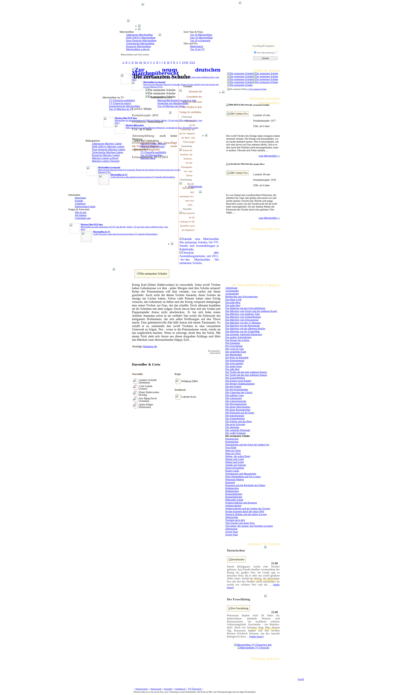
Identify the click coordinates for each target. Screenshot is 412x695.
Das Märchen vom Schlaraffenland (243, 317)
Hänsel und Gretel (234, 459)
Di (145, 62)
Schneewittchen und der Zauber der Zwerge (247, 508)
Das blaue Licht (233, 299)
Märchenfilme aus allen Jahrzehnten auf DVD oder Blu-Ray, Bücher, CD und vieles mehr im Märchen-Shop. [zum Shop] (124, 226)
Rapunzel (230, 482)
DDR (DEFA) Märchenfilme (140, 37)
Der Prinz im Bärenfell (236, 357)
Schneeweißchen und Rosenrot (241, 502)
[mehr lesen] (256, 636)
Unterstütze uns (83, 218)
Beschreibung (268, 52)
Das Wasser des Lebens (237, 340)
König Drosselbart (234, 468)
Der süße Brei (232, 369)
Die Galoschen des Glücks (238, 392)
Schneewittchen (233, 505)
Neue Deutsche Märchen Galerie (108, 149)
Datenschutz (142, 689)
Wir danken (81, 215)
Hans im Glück (233, 450)
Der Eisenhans (232, 343)
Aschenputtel (232, 290)
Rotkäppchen (232, 488)
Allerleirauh (231, 288)
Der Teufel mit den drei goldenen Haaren (246, 372)
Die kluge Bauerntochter (237, 409)
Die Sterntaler (232, 427)
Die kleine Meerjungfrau (237, 407)
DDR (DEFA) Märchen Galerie (108, 146)
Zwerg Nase (231, 531)
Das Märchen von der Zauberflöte (242, 331)
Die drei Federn (233, 386)
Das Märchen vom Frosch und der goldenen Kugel (251, 311)
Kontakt (79, 200)
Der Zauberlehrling (235, 378)
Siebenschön (231, 517)
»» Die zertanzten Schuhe (257, 89)
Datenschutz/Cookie (85, 206)
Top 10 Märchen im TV (121, 109)
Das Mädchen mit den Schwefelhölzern (245, 308)
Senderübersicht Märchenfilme (124, 106)
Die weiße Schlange (235, 433)
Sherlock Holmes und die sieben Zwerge (246, 514)
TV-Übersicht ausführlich (122, 100)
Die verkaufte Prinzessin (237, 430)
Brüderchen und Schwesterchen (241, 296)
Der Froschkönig (234, 346)
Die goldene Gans (234, 395)
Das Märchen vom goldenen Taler (242, 314)
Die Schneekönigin (235, 418)
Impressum (80, 197)
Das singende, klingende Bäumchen (243, 334)
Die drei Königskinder (236, 389)
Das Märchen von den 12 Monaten (243, 322)
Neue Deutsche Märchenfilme (141, 40)
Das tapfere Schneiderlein (238, 337)
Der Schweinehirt (234, 363)
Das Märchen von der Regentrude (242, 325)
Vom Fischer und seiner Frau (240, 523)
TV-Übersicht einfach (120, 103)
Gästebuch (80, 203)
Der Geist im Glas (234, 348)
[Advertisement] (190, 50)
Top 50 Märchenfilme (201, 34)
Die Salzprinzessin (234, 415)
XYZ (192, 62)
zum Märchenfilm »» (269, 155)
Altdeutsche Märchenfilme (139, 34)
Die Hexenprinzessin (236, 404)
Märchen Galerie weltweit (105, 158)
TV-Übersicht (194, 689)
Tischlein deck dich (235, 520)
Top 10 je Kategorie (200, 40)
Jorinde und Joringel (235, 465)
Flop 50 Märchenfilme (201, 37)
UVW (185, 62)
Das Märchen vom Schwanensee (242, 319)
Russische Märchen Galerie (106, 155)
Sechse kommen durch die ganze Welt (244, 511)
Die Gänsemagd (233, 398)
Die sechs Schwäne (235, 424)
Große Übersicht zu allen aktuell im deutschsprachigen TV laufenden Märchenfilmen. (125, 233)
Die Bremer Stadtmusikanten (240, 383)
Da (136, 62)
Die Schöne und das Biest (238, 421)
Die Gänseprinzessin (235, 401)
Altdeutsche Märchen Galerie (107, 143)
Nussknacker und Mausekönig (240, 473)
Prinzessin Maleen (234, 479)
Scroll (301, 679)
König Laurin (232, 470)
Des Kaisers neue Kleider (238, 380)
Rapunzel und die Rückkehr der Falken (245, 485)
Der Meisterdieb (233, 354)
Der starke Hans (233, 366)
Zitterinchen (231, 528)
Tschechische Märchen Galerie (107, 152)
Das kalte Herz (232, 302)
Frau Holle (230, 447)
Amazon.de (150, 346)
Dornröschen (232, 438)
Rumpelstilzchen (233, 494)
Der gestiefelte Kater (235, 351)
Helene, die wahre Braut (237, 456)
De (140, 62)
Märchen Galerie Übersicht (105, 161)
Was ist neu (80, 212)
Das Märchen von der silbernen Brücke (245, 328)
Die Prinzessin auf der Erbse (239, 412)
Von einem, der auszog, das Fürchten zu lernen (249, 526)
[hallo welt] (240, 73)
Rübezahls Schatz (234, 499)
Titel (259, 52)
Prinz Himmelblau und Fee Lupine (243, 476)
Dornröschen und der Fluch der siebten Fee (247, 444)
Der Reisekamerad (234, 360)
